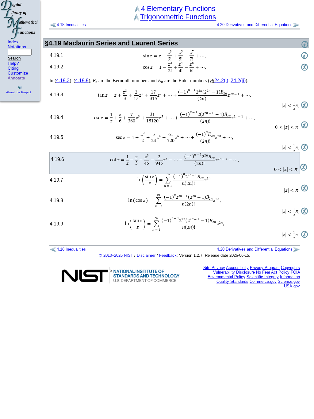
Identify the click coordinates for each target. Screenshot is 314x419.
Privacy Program (265, 267)
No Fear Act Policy (272, 272)
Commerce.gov (263, 281)
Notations (17, 46)
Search (14, 58)
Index (13, 41)
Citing (13, 68)
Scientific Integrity (263, 277)
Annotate (16, 77)
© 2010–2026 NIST (116, 255)
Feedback (168, 255)
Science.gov (289, 281)
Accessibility (237, 267)
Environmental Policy (226, 277)
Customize (18, 73)
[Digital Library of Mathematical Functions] (19, 19)
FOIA (295, 272)
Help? (13, 63)
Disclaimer (146, 255)
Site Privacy (214, 267)
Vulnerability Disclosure (234, 272)
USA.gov (292, 286)
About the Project (18, 92)
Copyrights (290, 267)
